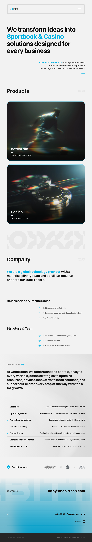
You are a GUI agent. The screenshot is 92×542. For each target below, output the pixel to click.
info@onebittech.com (66, 491)
